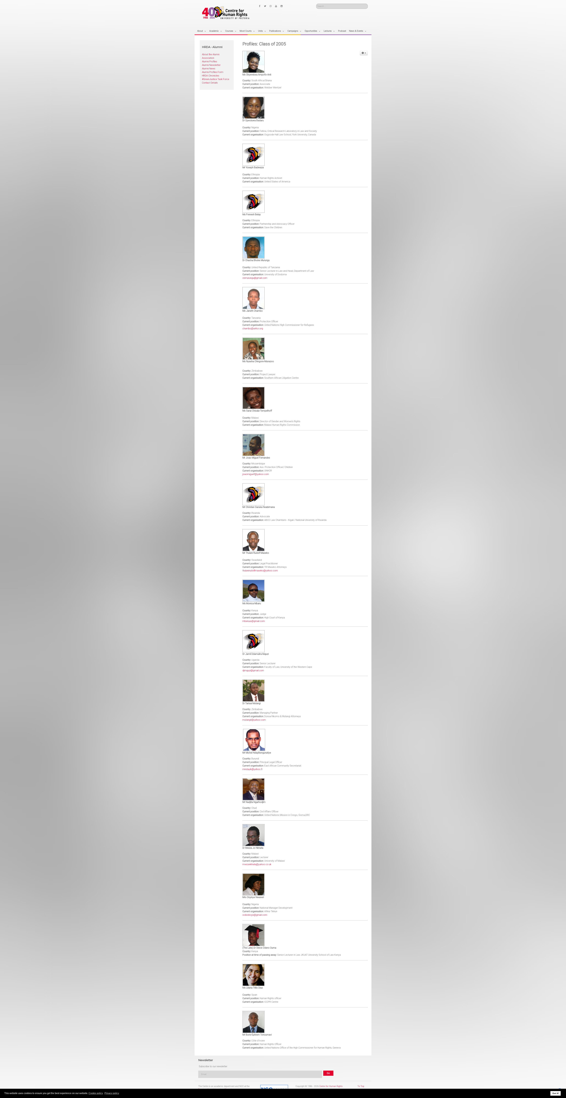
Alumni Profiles (209, 61)
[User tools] (364, 53)
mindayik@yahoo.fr (252, 769)
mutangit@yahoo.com (254, 719)
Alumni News (208, 68)
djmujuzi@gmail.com (253, 670)
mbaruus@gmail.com (253, 621)
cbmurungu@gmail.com (254, 278)
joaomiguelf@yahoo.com (255, 474)
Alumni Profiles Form (212, 72)
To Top (360, 1086)
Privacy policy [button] (112, 1093)
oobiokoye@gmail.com (254, 915)
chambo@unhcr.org (252, 328)
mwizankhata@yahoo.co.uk (256, 864)
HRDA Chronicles (210, 75)
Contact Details (210, 82)
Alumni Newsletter (211, 65)
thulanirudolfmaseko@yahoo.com (260, 570)
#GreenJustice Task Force (215, 79)
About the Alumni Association (210, 56)
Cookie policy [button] (96, 1093)
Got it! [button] (555, 1093)
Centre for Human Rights (331, 1086)
